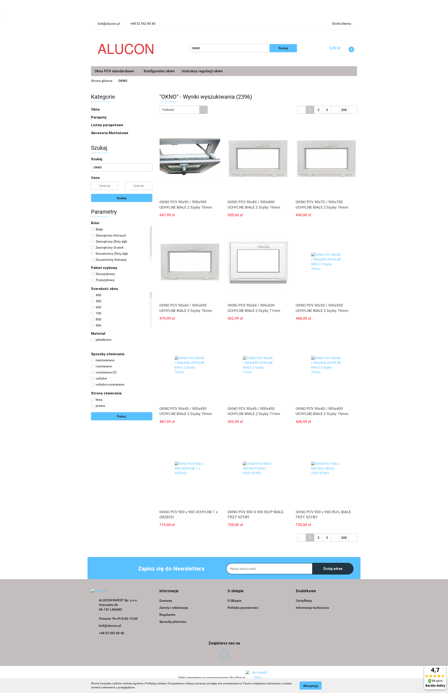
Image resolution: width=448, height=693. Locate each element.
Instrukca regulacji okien (202, 71)
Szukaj (121, 198)
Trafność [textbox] (168, 109)
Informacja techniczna (312, 607)
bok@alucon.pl (110, 625)
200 (344, 110)
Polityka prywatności (243, 607)
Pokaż (121, 416)
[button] (168, 591)
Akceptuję (310, 685)
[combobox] (183, 110)
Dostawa (165, 600)
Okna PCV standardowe (114, 71)
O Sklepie (235, 600)
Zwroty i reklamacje (173, 607)
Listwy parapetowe (107, 125)
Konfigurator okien (159, 71)
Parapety (99, 117)
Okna (96, 109)
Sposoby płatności (172, 621)
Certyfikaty (304, 600)
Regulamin (167, 614)
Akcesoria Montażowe (110, 133)
